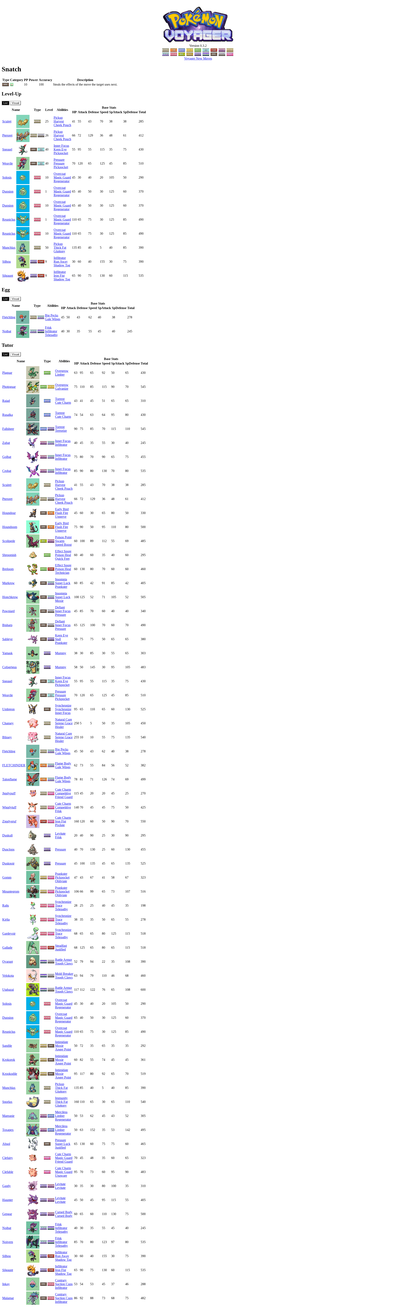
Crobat (6, 471)
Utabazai (8, 989)
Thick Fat (60, 247)
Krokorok (8, 1059)
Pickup (58, 117)
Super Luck (62, 583)
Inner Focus (61, 145)
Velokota (8, 975)
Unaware (61, 1175)
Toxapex (8, 1130)
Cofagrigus (9, 667)
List (5, 103)
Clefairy (7, 1158)
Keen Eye (60, 149)
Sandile (7, 1045)
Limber (60, 374)
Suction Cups (64, 1284)
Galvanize (61, 388)
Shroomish (9, 555)
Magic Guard (62, 177)
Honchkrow (10, 597)
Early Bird (62, 509)
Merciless (61, 1112)
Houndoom (9, 527)
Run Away (61, 261)
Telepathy (51, 335)
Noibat (6, 331)
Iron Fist (59, 275)
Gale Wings (52, 319)
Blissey (7, 737)
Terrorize (61, 430)
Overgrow (61, 371)
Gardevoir (8, 933)
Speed (104, 112)
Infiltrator (60, 258)
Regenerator (62, 181)
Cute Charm (63, 402)
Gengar (7, 1214)
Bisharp (7, 625)
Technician (62, 572)
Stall (58, 639)
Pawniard (8, 611)
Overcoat (60, 173)
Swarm (59, 541)
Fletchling (8, 317)
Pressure (59, 159)
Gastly (6, 1186)
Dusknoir (8, 863)
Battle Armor (63, 959)
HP (74, 112)
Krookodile (9, 1073)
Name (16, 110)
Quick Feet (62, 558)
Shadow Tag (62, 265)
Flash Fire (61, 513)
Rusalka (7, 414)
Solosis (7, 177)
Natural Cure (63, 719)
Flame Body (63, 763)
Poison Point (63, 537)
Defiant (60, 607)
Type (37, 110)
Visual (15, 103)
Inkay (6, 1284)
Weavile (7, 163)
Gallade (7, 947)
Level (49, 110)
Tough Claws (64, 963)
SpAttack (115, 112)
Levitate (60, 833)
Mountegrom (10, 891)
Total (142, 112)
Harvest (59, 121)
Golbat (6, 457)
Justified (60, 949)
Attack (82, 112)
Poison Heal (63, 555)
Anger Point (63, 1049)
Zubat (6, 443)
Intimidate (61, 1042)
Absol (6, 1144)
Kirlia (6, 919)
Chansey (8, 723)
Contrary (61, 1280)
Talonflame (9, 779)
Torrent (60, 399)
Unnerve (60, 516)
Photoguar (9, 386)
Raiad (6, 400)
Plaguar (7, 372)
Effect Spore (63, 551)
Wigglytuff (9, 807)
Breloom (8, 569)
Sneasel (7, 149)
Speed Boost (63, 544)
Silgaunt (7, 275)
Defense (93, 112)
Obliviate (61, 881)
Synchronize (63, 705)
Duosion (7, 191)
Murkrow (8, 583)
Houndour (9, 513)
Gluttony (59, 251)
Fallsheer (8, 429)
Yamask (7, 653)
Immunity (61, 1098)
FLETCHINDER (13, 765)
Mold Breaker (64, 973)
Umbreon (8, 709)
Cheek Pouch (62, 125)
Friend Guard (64, 797)
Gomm (6, 877)
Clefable (7, 1172)
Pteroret (7, 135)
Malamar (8, 1298)
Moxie (59, 600)
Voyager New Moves (198, 58)
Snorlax (7, 1101)
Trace (58, 905)
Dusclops (8, 849)
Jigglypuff (8, 793)
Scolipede (8, 541)
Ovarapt (7, 961)
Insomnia (61, 579)
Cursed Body (63, 1212)
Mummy (60, 653)
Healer (59, 727)
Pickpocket (61, 153)
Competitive (63, 793)
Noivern (7, 1242)
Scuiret (6, 121)
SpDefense (130, 112)
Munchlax (8, 247)
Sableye (7, 639)
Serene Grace (64, 723)
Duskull (7, 835)
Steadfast (61, 945)
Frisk (48, 327)
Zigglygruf (9, 821)
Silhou (6, 261)
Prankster (61, 586)
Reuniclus (8, 219)
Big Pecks (51, 315)
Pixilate (60, 825)
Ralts (5, 905)
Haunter (7, 1200)
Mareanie (8, 1116)
